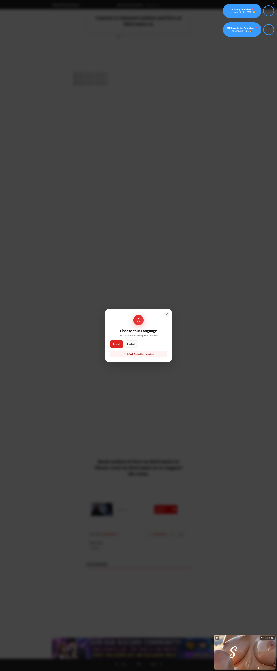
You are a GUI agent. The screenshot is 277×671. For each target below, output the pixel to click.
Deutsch (131, 344)
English (116, 344)
